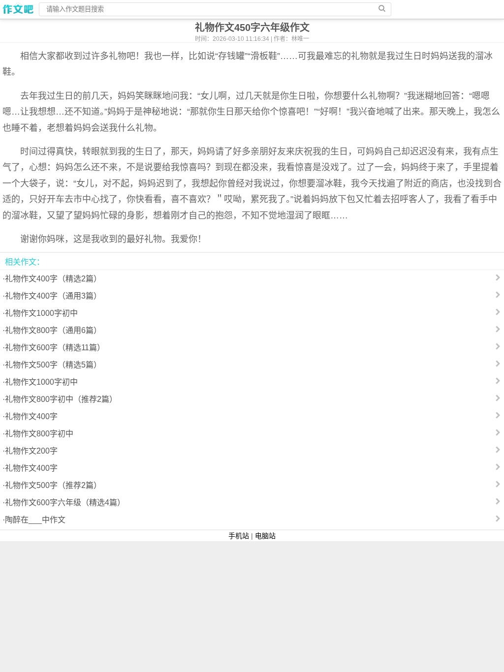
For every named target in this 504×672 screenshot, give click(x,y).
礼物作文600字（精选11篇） (55, 347)
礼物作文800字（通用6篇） (53, 330)
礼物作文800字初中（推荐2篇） (61, 399)
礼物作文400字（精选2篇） (53, 279)
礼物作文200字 (31, 451)
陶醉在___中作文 (35, 520)
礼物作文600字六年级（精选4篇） (65, 502)
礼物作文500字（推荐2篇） (53, 485)
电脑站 (265, 536)
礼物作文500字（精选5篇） (53, 365)
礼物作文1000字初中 (41, 313)
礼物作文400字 (31, 416)
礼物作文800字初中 (39, 433)
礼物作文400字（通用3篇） (53, 296)
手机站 (238, 536)
